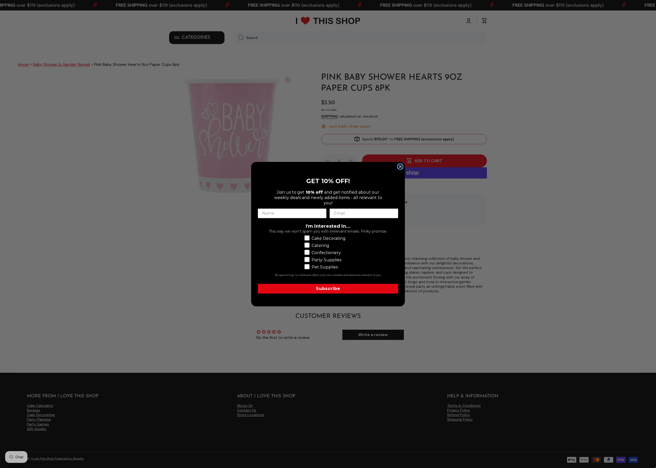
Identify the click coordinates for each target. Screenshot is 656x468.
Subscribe (328, 288)
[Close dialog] (400, 166)
